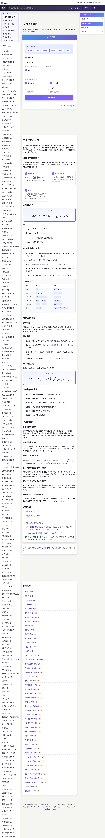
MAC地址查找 (6, 145)
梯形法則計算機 (30, 681)
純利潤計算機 (6, 312)
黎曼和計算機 (29, 676)
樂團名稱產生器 (7, 793)
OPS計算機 (6, 464)
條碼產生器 (5, 438)
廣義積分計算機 (30, 689)
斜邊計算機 (5, 69)
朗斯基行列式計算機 (32, 655)
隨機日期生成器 (7, 424)
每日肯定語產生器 (8, 811)
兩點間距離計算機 (8, 485)
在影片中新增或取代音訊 (10, 594)
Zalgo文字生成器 (8, 500)
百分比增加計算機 (8, 80)
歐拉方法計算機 (30, 770)
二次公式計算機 (7, 315)
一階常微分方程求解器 (33, 757)
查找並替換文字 (7, 261)
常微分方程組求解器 (32, 778)
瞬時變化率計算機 (31, 719)
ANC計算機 (6, 160)
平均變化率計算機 (31, 715)
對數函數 (53, 50)
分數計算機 (5, 51)
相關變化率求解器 (31, 723)
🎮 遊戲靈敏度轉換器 (9, 94)
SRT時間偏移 (6, 199)
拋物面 (30, 50)
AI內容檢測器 (6, 141)
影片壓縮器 (5, 297)
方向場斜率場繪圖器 (32, 765)
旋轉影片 (5, 728)
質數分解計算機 (7, 134)
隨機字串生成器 (7, 634)
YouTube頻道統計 (8, 435)
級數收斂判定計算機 (32, 706)
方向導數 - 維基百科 (33, 512)
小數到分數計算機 (8, 471)
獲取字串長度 (6, 648)
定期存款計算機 (7, 196)
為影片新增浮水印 (8, 579)
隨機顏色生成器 (7, 398)
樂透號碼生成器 (7, 228)
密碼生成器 (5, 597)
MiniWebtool (36, 529)
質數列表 (5, 688)
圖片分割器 (5, 149)
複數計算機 (5, 608)
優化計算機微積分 (31, 727)
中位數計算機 (6, 590)
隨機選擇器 (5, 167)
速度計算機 (5, 525)
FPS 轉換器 (6, 402)
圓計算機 (5, 87)
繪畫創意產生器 (7, 804)
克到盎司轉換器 (7, 713)
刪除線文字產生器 (8, 319)
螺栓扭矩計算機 (7, 601)
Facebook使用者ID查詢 (10, 749)
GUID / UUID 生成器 (9, 587)
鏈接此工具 (84, 19)
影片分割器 (5, 568)
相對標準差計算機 (8, 62)
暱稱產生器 (5, 786)
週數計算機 (5, 330)
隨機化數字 (5, 344)
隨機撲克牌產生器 (8, 58)
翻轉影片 (5, 612)
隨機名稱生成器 (7, 236)
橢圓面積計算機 (7, 558)
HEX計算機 (6, 152)
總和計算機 (5, 359)
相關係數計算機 (7, 771)
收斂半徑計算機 (30, 647)
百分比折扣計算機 (8, 98)
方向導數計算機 (30, 600)
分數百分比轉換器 (8, 210)
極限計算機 (29, 626)
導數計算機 (29, 596)
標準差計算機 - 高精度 (9, 391)
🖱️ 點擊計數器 (7, 605)
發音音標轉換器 (7, 503)
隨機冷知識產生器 (8, 829)
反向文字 (5, 217)
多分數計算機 (6, 565)
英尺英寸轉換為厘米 (9, 706)
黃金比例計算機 (7, 616)
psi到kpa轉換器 (7, 221)
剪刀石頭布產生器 (8, 380)
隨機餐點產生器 (7, 138)
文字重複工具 (6, 547)
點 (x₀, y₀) (30, 83)
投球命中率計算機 (8, 351)
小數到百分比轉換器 (9, 655)
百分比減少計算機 (8, 102)
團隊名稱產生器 (7, 782)
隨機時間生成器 (7, 652)
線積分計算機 (29, 744)
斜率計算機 (5, 453)
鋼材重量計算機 (7, 478)
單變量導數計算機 (31, 634)
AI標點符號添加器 (8, 735)
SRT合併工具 (6, 474)
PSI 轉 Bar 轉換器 (8, 561)
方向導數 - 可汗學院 (33, 516)
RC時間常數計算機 (8, 626)
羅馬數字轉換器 (7, 73)
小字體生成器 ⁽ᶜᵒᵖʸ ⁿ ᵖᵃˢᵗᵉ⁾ (10, 275)
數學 (3, 8)
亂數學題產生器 (7, 301)
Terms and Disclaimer (46, 807)
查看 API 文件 (47, 539)
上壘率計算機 (6, 250)
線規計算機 (5, 554)
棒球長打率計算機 (8, 308)
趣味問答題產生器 (8, 833)
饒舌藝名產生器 (7, 789)
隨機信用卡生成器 (8, 127)
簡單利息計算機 (7, 181)
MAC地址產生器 (7, 416)
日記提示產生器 (7, 807)
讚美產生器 (5, 815)
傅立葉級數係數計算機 (33, 664)
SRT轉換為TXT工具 (8, 406)
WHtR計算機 (6, 670)
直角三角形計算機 (8, 395)
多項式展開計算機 (8, 768)
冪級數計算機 (29, 702)
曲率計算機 (29, 651)
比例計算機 (5, 65)
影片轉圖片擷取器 (8, 207)
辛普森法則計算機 (31, 685)
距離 (67, 50)
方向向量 (54, 83)
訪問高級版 (84, 28)
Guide (30, 807)
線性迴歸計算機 (7, 663)
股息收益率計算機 (8, 630)
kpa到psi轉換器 (7, 76)
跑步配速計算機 (7, 348)
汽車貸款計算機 (7, 456)
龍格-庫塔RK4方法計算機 (34, 660)
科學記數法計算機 (8, 760)
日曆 (3, 695)
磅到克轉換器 (6, 507)
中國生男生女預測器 (9, 753)
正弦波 (37, 50)
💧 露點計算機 (7, 326)
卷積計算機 (29, 592)
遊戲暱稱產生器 (7, 778)
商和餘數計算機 (7, 156)
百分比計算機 (6, 445)
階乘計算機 (5, 514)
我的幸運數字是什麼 (9, 427)
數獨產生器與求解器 (9, 576)
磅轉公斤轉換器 (7, 116)
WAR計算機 (6, 710)
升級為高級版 (86, 24)
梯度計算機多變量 (31, 732)
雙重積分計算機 (30, 604)
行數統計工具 (6, 536)
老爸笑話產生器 (7, 822)
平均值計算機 (6, 413)
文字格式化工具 (7, 724)
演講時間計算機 (7, 521)
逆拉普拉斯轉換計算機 (33, 617)
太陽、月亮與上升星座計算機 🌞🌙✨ (10, 112)
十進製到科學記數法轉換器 (10, 717)
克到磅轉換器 (6, 543)
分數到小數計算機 (8, 293)
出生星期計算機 (7, 764)
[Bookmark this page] (94, 8)
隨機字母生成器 (7, 243)
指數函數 (44, 50)
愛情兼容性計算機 (8, 460)
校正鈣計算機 (6, 123)
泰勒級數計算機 (30, 638)
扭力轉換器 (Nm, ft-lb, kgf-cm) (10, 659)
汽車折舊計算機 (7, 550)
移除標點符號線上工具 (9, 322)
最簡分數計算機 (7, 84)
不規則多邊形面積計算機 (10, 673)
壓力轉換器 (5, 388)
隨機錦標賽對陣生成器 (9, 377)
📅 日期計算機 (7, 203)
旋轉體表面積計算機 (32, 672)
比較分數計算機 (7, 684)
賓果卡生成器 (6, 333)
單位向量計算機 (8, 40)
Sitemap (71, 804)
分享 (86, 8)
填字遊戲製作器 (7, 511)
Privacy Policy (60, 807)
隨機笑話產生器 (7, 825)
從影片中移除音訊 (8, 720)
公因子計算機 (6, 496)
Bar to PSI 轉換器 (8, 185)
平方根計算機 (6, 355)
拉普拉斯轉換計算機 (32, 621)
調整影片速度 (6, 174)
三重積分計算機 (30, 643)
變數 (28, 70)
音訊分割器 (5, 286)
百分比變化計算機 (8, 163)
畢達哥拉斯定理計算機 (9, 304)
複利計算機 (5, 290)
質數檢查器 (5, 272)
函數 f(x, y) (30, 57)
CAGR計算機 (6, 264)
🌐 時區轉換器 (7, 518)
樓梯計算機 (5, 644)
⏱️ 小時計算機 (7, 409)
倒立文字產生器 (7, 677)
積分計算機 (29, 613)
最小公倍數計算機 (8, 192)
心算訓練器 (5, 279)
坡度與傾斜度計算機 (9, 188)
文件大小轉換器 (7, 366)
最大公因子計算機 (8, 540)
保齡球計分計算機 (8, 757)
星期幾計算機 (6, 373)
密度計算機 (5, 742)
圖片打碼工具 (6, 489)
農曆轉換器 (5, 692)
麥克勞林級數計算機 (32, 698)
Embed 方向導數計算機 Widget (68, 106)
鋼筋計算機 (5, 529)
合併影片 (5, 232)
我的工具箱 (84, 32)
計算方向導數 (50, 97)
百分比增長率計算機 (9, 91)
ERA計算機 (5, 283)
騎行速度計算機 (7, 666)
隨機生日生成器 (7, 492)
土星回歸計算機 (7, 637)
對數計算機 (5, 268)
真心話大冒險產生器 (9, 55)
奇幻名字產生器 (7, 796)
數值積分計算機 (30, 791)
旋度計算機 (29, 740)
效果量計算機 (6, 641)
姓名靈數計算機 (7, 442)
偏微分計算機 (29, 630)
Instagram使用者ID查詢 (10, 105)
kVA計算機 (5, 699)
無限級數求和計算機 (32, 710)
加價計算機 (5, 257)
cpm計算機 (6, 384)
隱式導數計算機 (30, 609)
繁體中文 (53, 809)
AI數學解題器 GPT (43, 548)
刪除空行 (5, 681)
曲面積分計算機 (30, 748)
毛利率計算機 (6, 120)
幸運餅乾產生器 (7, 800)
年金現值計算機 (7, 572)
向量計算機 (7, 37)
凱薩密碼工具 (6, 170)
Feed (25, 807)
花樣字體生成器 (7, 731)
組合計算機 (5, 340)
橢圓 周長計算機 (7, 239)
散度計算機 (29, 736)
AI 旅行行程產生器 (8, 746)
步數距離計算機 (7, 431)
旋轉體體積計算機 (31, 668)
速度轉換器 (5, 583)
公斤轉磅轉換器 (7, 109)
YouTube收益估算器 (9, 482)
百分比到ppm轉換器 (9, 369)
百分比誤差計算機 (8, 337)
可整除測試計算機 (8, 254)
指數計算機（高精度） (9, 702)
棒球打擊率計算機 (8, 420)
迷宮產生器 (5, 362)
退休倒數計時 (6, 623)
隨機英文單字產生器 (9, 449)
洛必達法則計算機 (31, 693)
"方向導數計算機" (31, 527)
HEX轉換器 (6, 619)
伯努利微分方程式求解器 (33, 774)
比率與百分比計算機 (9, 214)
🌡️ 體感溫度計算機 (8, 178)
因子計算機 (5, 225)
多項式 (61, 50)
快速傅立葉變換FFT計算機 (34, 782)
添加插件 (78, 8)
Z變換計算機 (29, 787)
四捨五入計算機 (7, 739)
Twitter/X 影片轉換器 (9, 775)
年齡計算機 (5, 131)
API (35, 807)
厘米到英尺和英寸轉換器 (10, 467)
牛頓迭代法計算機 (31, 753)
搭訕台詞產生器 (7, 818)
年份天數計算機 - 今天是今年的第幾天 (10, 246)
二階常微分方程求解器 (33, 761)
